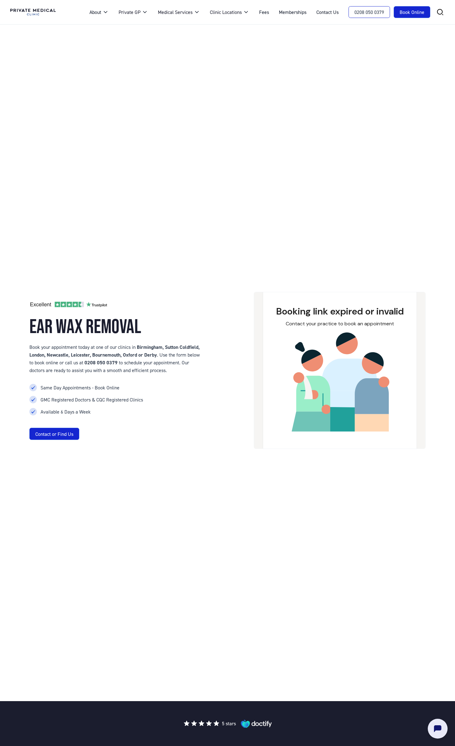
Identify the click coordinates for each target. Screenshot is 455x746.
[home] (43, 12)
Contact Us (327, 12)
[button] (99, 12)
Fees (264, 12)
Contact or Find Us (54, 434)
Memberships (292, 12)
